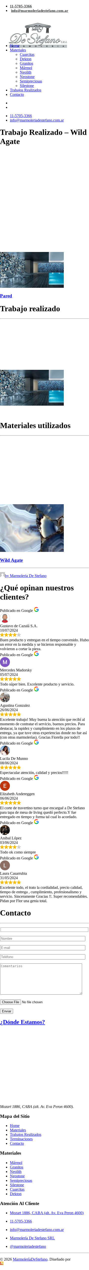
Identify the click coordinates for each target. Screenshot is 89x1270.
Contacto (17, 94)
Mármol (26, 68)
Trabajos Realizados (25, 90)
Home (15, 45)
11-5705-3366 (21, 6)
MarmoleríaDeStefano (30, 1259)
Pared (6, 295)
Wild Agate (11, 560)
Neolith (25, 72)
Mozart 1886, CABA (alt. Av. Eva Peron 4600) (47, 1213)
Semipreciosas (31, 81)
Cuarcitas (27, 54)
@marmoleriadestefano (28, 1246)
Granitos (26, 63)
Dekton (25, 59)
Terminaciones (21, 1139)
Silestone (27, 85)
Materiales (18, 50)
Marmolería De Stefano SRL (32, 1238)
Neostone (27, 77)
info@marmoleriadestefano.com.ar (39, 11)
